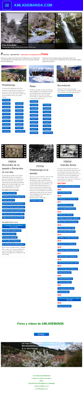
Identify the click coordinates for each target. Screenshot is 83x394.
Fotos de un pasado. (36, 200)
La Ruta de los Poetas (9, 234)
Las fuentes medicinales (9, 237)
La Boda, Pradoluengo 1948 (66, 228)
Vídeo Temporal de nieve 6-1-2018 (68, 263)
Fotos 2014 (19, 121)
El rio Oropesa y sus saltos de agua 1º (13, 244)
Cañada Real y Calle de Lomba (11, 230)
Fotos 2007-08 (20, 131)
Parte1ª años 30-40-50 (9, 193)
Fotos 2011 (6, 128)
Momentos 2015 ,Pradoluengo (67, 244)
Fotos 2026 (6, 100)
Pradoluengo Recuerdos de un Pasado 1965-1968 (69, 299)
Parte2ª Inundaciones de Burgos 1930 (13, 196)
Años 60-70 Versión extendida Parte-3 (13, 210)
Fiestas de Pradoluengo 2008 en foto (69, 186)
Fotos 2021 (6, 110)
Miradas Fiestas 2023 (64, 306)
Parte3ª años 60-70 (8, 200)
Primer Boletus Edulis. (64, 193)
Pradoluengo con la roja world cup (68, 199)
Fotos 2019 (6, 114)
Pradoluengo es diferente (65, 215)
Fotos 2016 (19, 117)
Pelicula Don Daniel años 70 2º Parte (13, 217)
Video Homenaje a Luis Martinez (67, 256)
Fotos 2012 (19, 124)
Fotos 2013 (6, 124)
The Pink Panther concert (65, 205)
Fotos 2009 (6, 131)
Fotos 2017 (6, 117)
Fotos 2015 (6, 121)
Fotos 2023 (6, 107)
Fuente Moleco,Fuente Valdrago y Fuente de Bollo (13, 226)
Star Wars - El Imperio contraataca (68, 238)
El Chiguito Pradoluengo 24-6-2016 (68, 250)
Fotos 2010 (19, 128)
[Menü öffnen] (7, 5)
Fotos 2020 (19, 110)
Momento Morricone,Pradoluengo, (68, 222)
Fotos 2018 (19, 114)
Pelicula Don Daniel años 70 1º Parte (13, 214)
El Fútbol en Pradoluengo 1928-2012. (69, 218)
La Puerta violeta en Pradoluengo (68, 269)
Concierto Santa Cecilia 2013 (66, 231)
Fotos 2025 (6, 103)
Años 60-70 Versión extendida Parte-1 (13, 203)
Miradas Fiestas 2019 (64, 272)
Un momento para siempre (66, 288)
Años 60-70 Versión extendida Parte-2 (13, 207)
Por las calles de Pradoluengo (11, 241)
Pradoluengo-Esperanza (65, 279)
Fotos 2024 (19, 103)
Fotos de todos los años (65, 95)
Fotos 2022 (19, 107)
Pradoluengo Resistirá (65, 282)
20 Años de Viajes (63, 292)
